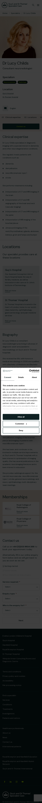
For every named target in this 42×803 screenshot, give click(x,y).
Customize (19, 424)
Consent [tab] (7, 377)
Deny (21, 430)
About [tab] (34, 377)
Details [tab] (21, 377)
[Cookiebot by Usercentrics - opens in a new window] (29, 370)
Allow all (21, 417)
